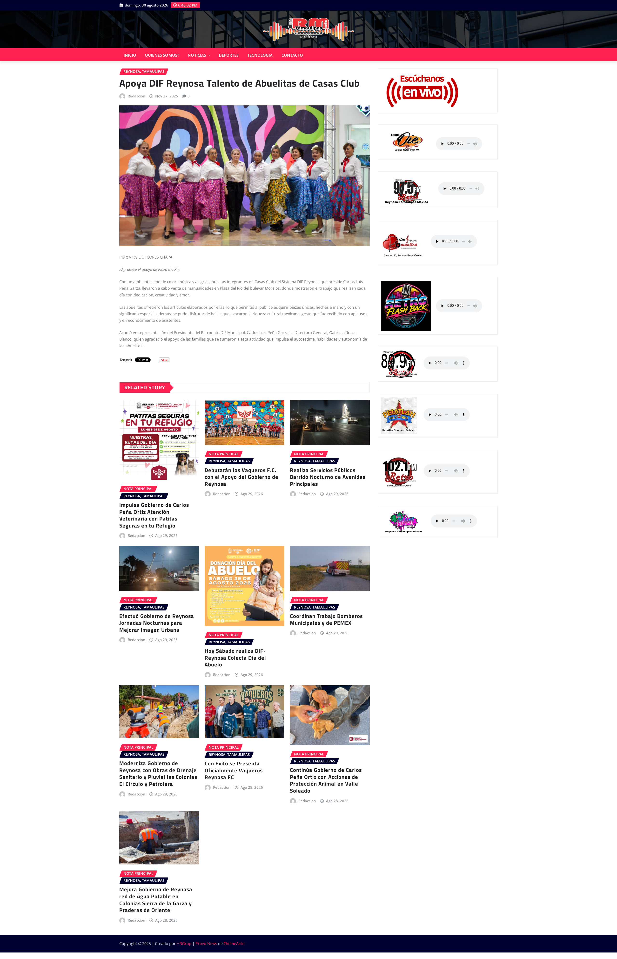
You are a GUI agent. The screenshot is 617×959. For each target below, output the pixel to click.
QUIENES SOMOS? (162, 55)
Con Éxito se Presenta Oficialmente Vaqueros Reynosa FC (234, 770)
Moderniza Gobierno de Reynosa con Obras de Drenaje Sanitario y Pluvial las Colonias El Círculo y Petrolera (158, 773)
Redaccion (136, 96)
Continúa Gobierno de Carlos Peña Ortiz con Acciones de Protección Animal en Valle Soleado (326, 780)
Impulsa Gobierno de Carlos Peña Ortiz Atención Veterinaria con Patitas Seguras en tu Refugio (154, 515)
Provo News (206, 943)
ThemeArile (234, 943)
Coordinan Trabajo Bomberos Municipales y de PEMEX (326, 619)
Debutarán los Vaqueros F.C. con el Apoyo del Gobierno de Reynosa (241, 477)
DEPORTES (229, 55)
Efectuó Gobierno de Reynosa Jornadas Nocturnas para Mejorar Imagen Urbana (156, 623)
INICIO (130, 55)
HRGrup (184, 943)
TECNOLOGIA (260, 55)
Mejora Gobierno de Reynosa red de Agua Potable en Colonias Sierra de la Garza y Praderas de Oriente (155, 899)
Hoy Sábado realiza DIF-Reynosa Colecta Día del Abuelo (235, 658)
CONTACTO (292, 55)
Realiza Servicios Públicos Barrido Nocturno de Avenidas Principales (327, 477)
